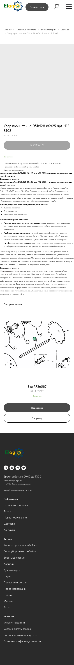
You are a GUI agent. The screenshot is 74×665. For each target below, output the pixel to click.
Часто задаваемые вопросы (20, 635)
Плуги (7, 576)
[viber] (23, 468)
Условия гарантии (14, 622)
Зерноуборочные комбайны (20, 551)
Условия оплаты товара (17, 628)
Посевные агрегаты (15, 582)
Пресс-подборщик (15, 588)
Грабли (8, 595)
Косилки (9, 564)
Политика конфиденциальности (22, 641)
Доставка (9, 523)
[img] (13, 6)
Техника (8, 607)
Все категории (49, 29)
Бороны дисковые (14, 557)
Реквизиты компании (16, 505)
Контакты (9, 530)
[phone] (6, 468)
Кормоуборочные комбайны (20, 545)
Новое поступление (15, 517)
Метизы (8, 601)
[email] (12, 468)
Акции (7, 511)
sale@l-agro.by (15, 480)
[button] (37, 7)
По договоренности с (10, 271)
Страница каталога (26, 29)
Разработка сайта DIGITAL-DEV (18, 490)
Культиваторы (12, 570)
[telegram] (17, 468)
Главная (7, 29)
